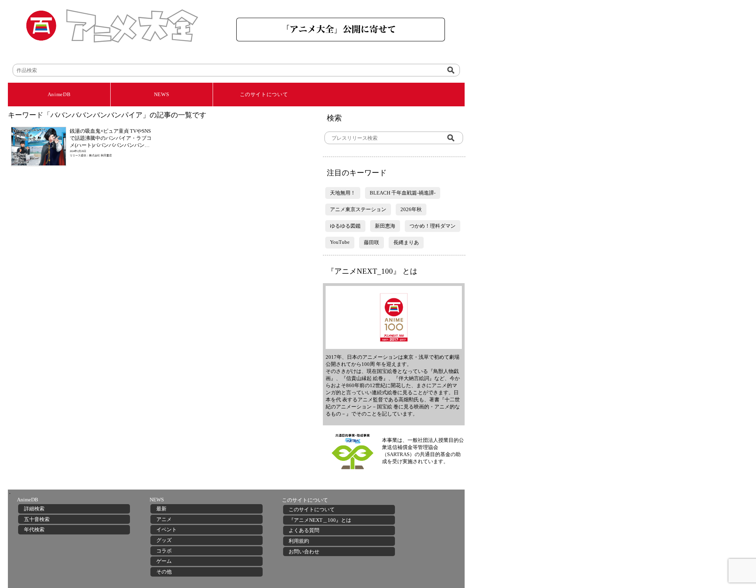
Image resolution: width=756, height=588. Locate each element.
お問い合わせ (304, 552)
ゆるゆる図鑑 (345, 226)
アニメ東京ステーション (358, 209)
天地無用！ (343, 193)
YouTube (340, 242)
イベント (166, 529)
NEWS (161, 94)
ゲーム (164, 561)
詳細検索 (34, 509)
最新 (161, 509)
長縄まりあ (406, 242)
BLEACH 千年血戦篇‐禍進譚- (402, 193)
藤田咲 (371, 242)
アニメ (164, 519)
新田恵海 (385, 226)
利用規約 (299, 541)
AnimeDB (59, 94)
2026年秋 (411, 209)
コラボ (164, 551)
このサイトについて (264, 94)
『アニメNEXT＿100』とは (320, 520)
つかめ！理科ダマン (433, 226)
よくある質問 (304, 530)
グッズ (164, 540)
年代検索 (34, 529)
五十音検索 (37, 519)
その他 (164, 572)
